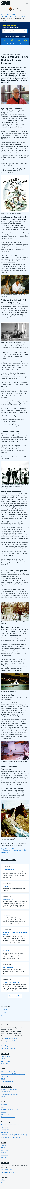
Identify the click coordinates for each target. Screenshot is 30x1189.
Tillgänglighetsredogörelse (9, 1089)
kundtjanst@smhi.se (11, 1038)
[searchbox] (12, 31)
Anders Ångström (8, 899)
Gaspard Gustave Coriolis (11, 982)
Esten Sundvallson (8, 967)
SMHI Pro (12, 1150)
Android (11, 1182)
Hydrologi (12, 43)
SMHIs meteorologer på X (15, 1109)
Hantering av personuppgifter (10, 1094)
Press (2, 1043)
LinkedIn (5, 1012)
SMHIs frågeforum (15, 1046)
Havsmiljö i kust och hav (8, 1071)
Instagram (12, 1114)
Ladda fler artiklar (15, 996)
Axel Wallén (6, 916)
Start (2, 14)
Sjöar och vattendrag (7, 1081)
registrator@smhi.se (11, 1041)
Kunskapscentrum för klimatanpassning (13, 1074)
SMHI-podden (5, 1063)
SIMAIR (3, 1079)
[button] (22, 3)
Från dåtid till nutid (6, 16)
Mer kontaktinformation (8, 1048)
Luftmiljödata (5, 1130)
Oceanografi (19, 43)
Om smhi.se (4, 1097)
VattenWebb (4, 1132)
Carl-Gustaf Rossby (9, 951)
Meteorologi (5, 43)
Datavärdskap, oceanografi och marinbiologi (14, 1135)
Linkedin (12, 1112)
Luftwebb (12, 1127)
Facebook (5, 1009)
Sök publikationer (6, 1170)
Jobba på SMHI (5, 1056)
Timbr (11, 1152)
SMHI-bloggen (5, 1061)
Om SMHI (4, 1058)
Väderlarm (12, 1157)
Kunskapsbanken (11, 14)
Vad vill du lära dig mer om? (11, 26)
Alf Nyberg (6, 886)
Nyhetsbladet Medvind (7, 1172)
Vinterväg (12, 1155)
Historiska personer (20, 16)
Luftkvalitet (4, 1076)
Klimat (25, 43)
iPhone (11, 1180)
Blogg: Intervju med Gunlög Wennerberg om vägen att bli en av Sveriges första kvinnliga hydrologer (14, 850)
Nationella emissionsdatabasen (10, 1125)
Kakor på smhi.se (6, 1092)
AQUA (11, 1145)
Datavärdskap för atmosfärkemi (10, 1137)
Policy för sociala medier (8, 1117)
